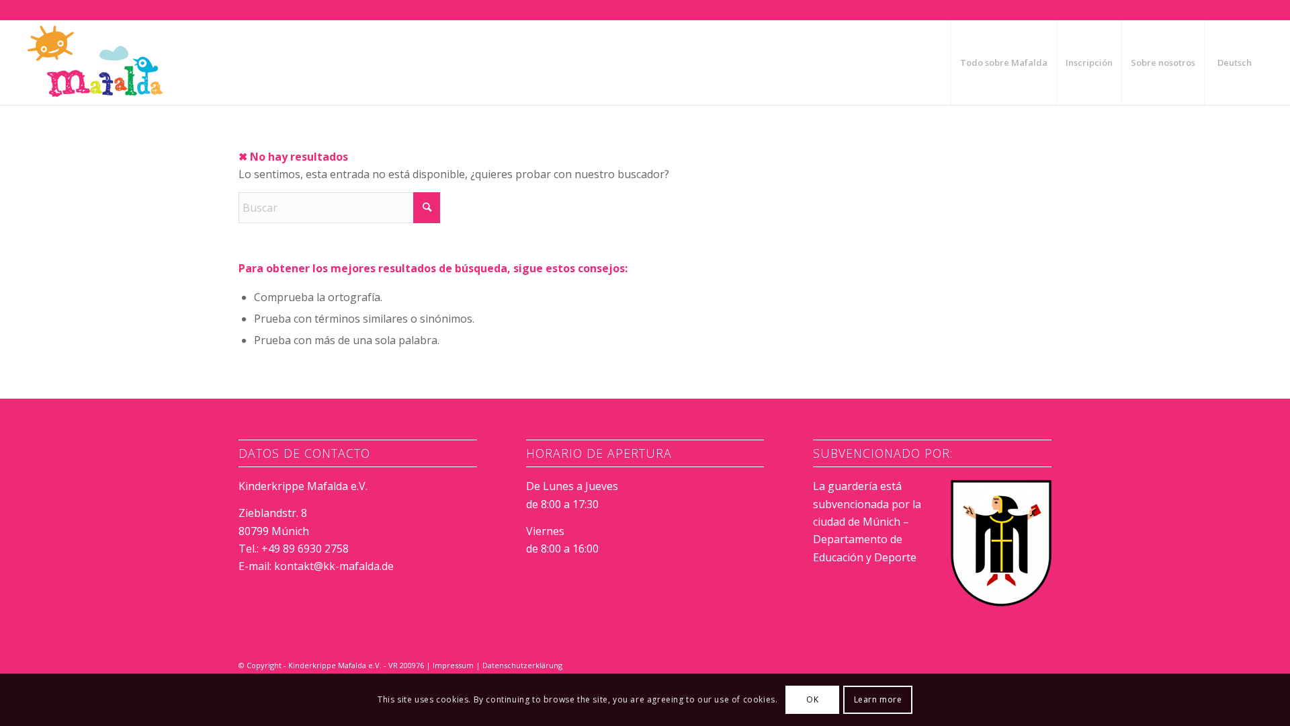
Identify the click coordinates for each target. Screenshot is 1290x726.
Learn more (878, 699)
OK (812, 699)
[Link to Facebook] (1001, 663)
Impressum (453, 665)
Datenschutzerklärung (522, 665)
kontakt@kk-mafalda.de (334, 566)
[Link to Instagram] (1021, 663)
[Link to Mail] (1041, 663)
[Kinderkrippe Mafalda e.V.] (95, 63)
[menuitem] (1003, 63)
